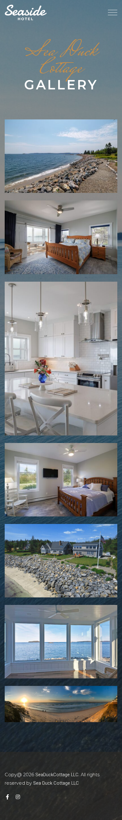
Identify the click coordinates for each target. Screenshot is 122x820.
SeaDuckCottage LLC (57, 775)
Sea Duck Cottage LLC (56, 783)
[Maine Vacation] (26, 12)
